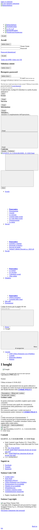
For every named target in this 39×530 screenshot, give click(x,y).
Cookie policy (9, 477)
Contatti (11, 355)
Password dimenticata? (8, 52)
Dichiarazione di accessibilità (14, 484)
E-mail (22, 78)
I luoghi (7, 352)
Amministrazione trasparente (14, 491)
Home (7, 327)
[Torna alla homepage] (19, 153)
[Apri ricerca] (21, 162)
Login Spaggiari (16, 86)
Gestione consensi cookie (13, 490)
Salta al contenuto (6, 2)
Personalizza (5, 393)
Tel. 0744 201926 (14, 448)
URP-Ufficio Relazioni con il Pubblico (22, 354)
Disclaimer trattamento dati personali (13, 510)
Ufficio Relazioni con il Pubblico (16, 482)
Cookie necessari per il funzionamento (13, 417)
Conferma (11, 151)
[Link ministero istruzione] (10, 3)
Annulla (4, 151)
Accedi (4, 36)
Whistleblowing (10, 488)
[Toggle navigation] (17, 178)
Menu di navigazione (26, 347)
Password (23, 48)
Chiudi (3, 99)
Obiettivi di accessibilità (13, 486)
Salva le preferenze (17, 425)
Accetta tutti (8, 395)
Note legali (8, 478)
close (3, 188)
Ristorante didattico (15, 357)
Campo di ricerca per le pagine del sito (13, 306)
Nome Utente (24, 46)
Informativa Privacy (11, 480)
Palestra (11, 359)
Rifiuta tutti (18, 393)
